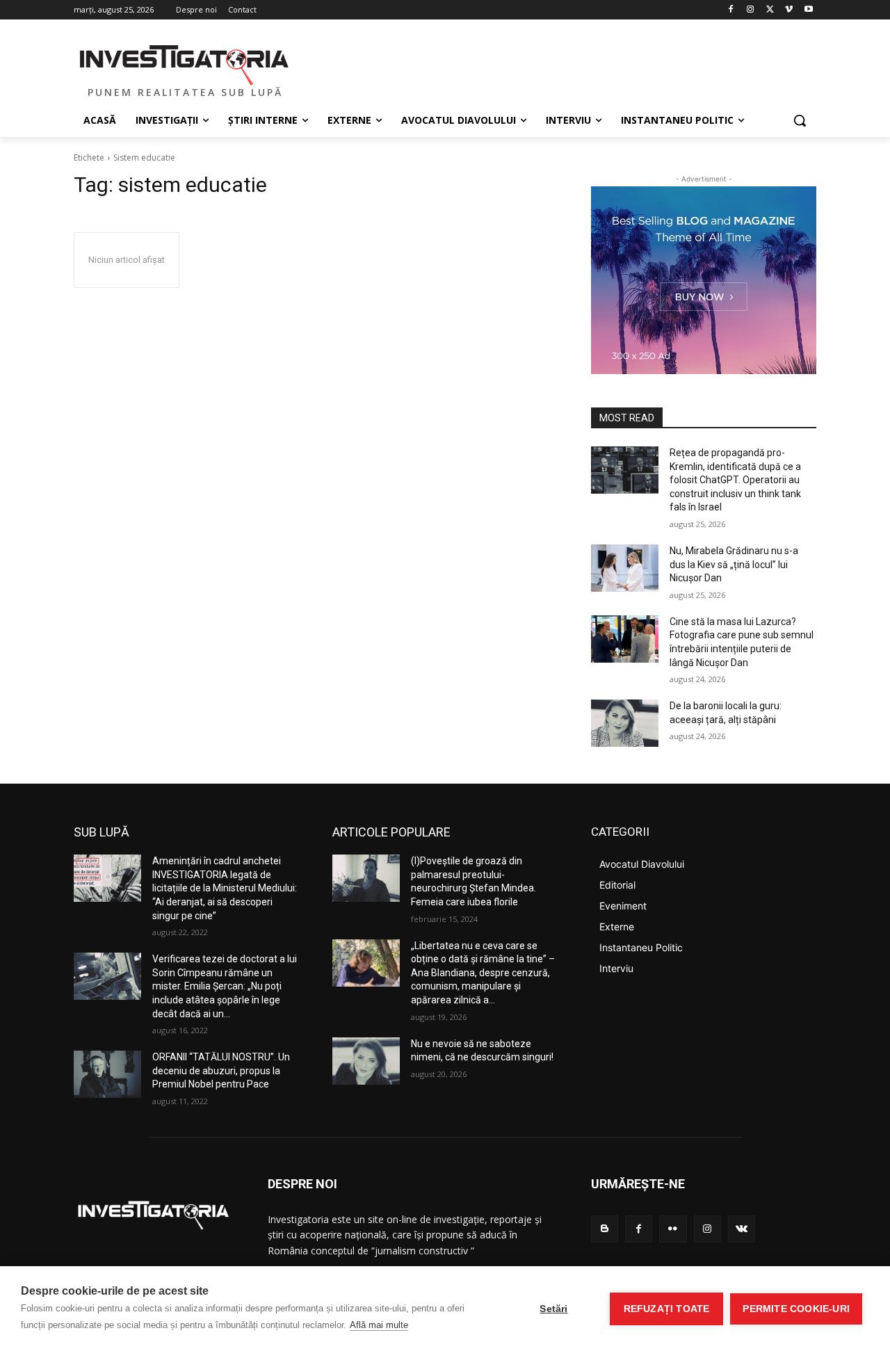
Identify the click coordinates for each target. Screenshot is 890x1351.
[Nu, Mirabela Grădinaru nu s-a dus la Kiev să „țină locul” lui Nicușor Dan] (624, 568)
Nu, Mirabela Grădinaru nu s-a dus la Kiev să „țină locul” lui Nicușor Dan (734, 564)
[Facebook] (731, 10)
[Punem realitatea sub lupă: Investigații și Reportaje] (185, 63)
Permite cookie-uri (796, 1309)
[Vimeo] (789, 10)
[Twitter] (770, 10)
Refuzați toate (667, 1309)
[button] (799, 120)
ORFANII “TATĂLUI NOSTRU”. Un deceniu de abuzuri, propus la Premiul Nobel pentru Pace (221, 1070)
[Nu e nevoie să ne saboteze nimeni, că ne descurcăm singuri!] (366, 1061)
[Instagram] (751, 10)
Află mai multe (379, 1325)
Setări (553, 1309)
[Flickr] (672, 1229)
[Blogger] (604, 1229)
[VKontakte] (741, 1229)
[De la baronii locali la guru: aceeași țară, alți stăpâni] (624, 723)
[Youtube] (808, 10)
